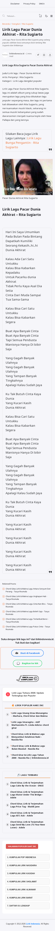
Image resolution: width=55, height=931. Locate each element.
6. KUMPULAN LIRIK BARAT (20, 898)
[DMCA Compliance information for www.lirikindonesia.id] (27, 681)
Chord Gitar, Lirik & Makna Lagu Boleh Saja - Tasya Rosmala (27, 613)
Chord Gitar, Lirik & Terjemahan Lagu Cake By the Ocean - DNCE (27, 784)
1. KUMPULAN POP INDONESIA (21, 857)
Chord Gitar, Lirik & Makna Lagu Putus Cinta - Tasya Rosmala (28, 628)
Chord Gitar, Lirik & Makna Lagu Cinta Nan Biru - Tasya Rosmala (29, 605)
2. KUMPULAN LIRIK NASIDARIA (22, 865)
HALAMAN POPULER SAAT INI (22, 846)
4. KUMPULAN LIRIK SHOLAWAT (22, 882)
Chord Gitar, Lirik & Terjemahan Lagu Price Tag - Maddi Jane (26, 805)
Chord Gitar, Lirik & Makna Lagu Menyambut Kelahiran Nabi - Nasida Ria (28, 737)
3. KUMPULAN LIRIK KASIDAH (21, 873)
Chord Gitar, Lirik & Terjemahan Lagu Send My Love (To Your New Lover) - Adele (27, 824)
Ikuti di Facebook (30, 653)
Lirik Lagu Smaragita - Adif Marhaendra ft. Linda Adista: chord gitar (30, 725)
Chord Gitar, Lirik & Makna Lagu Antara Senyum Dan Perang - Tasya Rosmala (28, 590)
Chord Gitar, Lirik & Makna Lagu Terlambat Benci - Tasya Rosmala (27, 620)
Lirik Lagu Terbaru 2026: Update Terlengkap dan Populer (28, 694)
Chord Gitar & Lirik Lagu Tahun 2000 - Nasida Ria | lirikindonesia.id (30, 756)
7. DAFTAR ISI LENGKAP (18, 906)
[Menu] (51, 16)
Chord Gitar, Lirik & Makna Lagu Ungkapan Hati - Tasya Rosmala (26, 597)
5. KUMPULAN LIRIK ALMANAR (21, 890)
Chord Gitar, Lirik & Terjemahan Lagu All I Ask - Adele (26, 814)
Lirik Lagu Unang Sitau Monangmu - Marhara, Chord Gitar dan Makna (30, 714)
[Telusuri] (3, 16)
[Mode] (46, 16)
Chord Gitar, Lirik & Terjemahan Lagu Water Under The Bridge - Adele (26, 794)
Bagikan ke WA (30, 663)
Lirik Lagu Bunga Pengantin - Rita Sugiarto (23, 142)
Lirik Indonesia (33, 924)
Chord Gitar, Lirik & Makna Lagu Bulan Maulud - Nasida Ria (28, 747)
